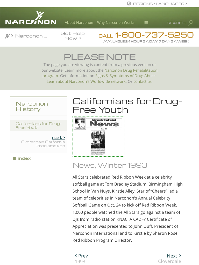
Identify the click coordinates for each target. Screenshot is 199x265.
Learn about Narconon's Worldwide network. (87, 81)
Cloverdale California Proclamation (43, 141)
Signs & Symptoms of (114, 75)
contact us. (143, 81)
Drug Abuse (144, 75)
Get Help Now (73, 35)
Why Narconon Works (115, 22)
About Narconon (79, 22)
